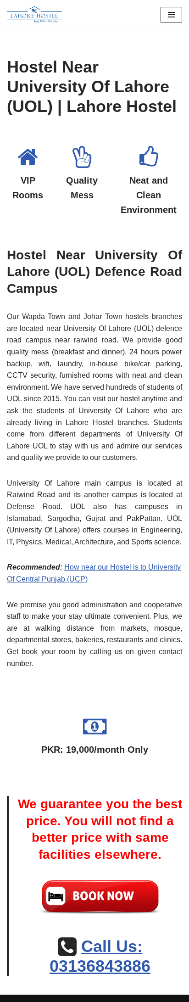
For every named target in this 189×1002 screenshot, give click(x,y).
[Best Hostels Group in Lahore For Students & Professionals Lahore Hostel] (34, 14)
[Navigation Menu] (171, 14)
